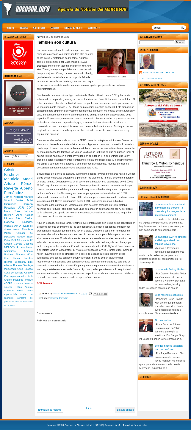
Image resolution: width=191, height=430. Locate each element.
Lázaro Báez (14, 218)
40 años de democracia (22, 302)
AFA (30, 276)
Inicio (89, 408)
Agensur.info (12, 294)
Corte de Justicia (14, 272)
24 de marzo (9, 305)
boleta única (25, 291)
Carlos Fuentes (23, 258)
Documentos (93, 27)
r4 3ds (134, 425)
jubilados (27, 221)
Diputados (13, 204)
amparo (29, 279)
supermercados (19, 276)
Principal (10, 27)
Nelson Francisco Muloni (159, 73)
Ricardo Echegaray (16, 261)
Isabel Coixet (14, 211)
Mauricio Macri (18, 179)
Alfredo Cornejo (14, 243)
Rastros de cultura (73, 27)
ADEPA (9, 283)
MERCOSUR (12, 247)
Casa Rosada (25, 269)
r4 (119, 425)
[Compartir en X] (102, 294)
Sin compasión (163, 320)
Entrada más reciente (49, 409)
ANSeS (9, 225)
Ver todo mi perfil (150, 78)
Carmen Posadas (59, 298)
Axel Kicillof (24, 214)
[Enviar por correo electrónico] (95, 294)
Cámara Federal (24, 283)
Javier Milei (24, 200)
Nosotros (23, 27)
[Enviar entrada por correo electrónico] (90, 293)
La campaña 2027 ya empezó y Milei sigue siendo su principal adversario (171, 240)
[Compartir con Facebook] (105, 294)
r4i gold (126, 425)
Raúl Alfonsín (19, 240)
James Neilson (14, 196)
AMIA (18, 225)
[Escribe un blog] (98, 294)
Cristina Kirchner (11, 172)
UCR (22, 207)
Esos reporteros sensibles (169, 294)
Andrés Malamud (14, 279)
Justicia (28, 243)
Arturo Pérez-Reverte (18, 185)
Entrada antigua (125, 409)
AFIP (30, 240)
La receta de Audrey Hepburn (170, 269)
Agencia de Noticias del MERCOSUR (84, 425)
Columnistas (39, 27)
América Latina (14, 287)
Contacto (54, 27)
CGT (30, 207)
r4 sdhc (143, 425)
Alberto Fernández (18, 190)
